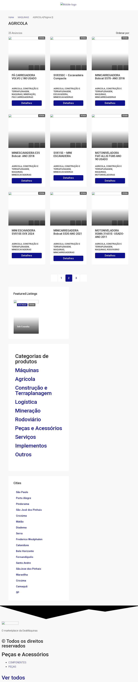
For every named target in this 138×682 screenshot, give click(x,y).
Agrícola (25, 379)
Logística (26, 402)
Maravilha (22, 574)
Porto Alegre (23, 498)
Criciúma (21, 515)
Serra (19, 533)
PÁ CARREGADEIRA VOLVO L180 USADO (24, 77)
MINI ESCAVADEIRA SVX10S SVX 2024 (23, 232)
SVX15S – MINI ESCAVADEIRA (63, 154)
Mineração (28, 410)
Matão (20, 521)
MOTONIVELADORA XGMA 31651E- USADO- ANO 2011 (109, 234)
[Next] (83, 278)
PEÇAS (12, 666)
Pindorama (22, 503)
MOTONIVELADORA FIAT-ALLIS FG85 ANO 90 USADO (108, 156)
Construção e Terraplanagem (33, 390)
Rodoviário (28, 419)
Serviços (25, 437)
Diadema (21, 527)
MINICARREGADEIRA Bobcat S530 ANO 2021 (68, 232)
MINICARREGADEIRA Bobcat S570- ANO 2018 (110, 77)
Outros (23, 454)
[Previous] (54, 278)
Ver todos (13, 677)
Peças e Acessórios (38, 428)
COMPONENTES (17, 662)
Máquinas (27, 370)
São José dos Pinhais (29, 509)
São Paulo (22, 492)
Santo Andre (23, 562)
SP (17, 592)
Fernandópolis (24, 557)
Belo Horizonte (25, 551)
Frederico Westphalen (29, 539)
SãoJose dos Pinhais (28, 568)
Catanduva (22, 545)
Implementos (31, 445)
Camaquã (21, 586)
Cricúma (21, 580)
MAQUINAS (23, 17)
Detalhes (26, 103)
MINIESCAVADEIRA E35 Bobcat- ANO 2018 (26, 154)
